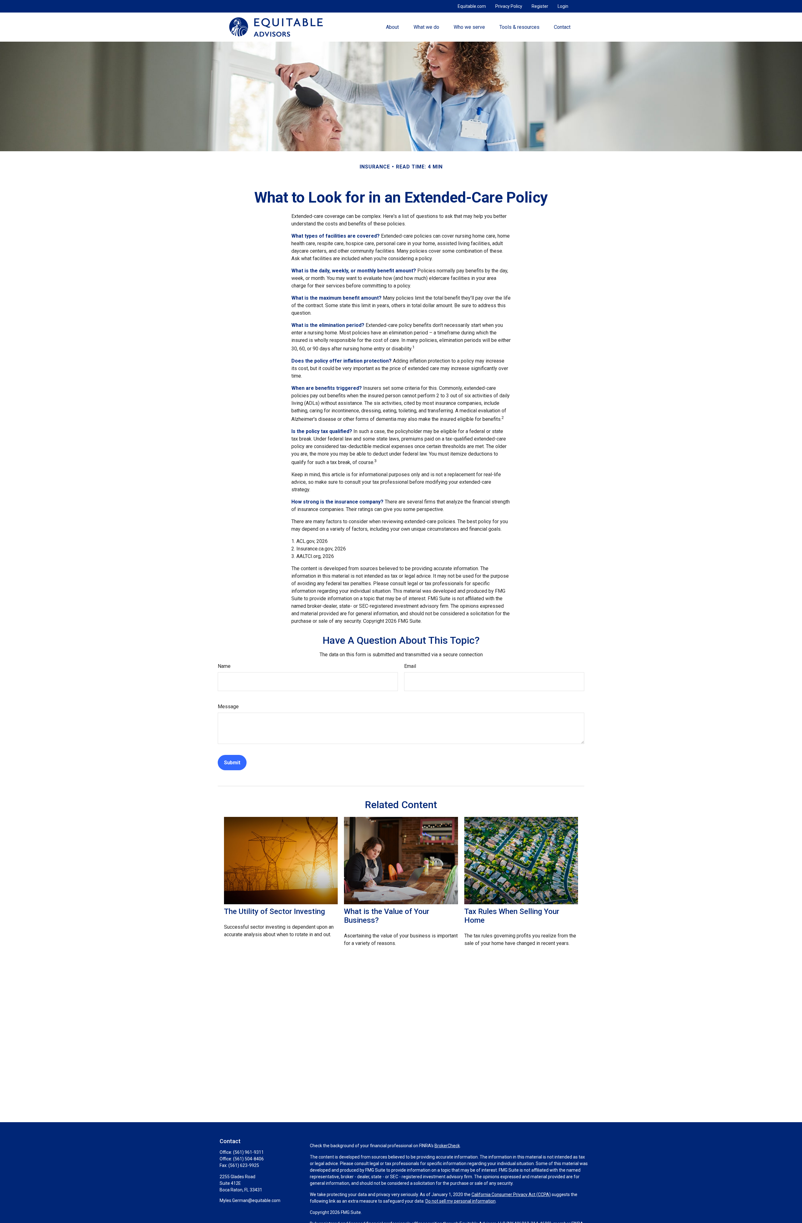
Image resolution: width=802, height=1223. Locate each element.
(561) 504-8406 (248, 1158)
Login (563, 6)
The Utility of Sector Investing (274, 911)
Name (224, 666)
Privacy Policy (508, 6)
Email (410, 666)
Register (540, 6)
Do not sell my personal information (460, 1201)
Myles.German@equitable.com (250, 1200)
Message (228, 707)
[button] (392, 27)
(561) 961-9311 (248, 1152)
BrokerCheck (447, 1145)
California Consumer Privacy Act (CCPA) (511, 1194)
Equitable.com (472, 6)
